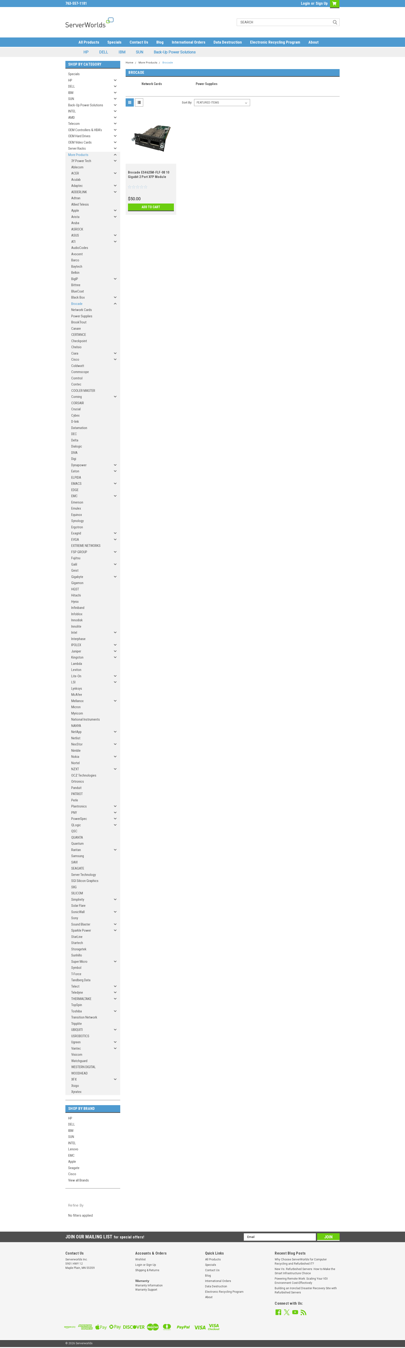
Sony (74, 918)
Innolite (76, 626)
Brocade (76, 304)
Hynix (75, 602)
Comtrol (76, 378)
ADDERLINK (79, 192)
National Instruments (85, 719)
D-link (75, 421)
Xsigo (75, 1086)
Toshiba (76, 1011)
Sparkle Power (81, 930)
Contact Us (139, 42)
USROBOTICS (80, 1036)
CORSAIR (77, 403)
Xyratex (76, 1092)
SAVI (74, 862)
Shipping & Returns (147, 1270)
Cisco (75, 359)
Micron (76, 707)
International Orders (188, 42)
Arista (75, 217)
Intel (74, 632)
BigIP (74, 279)
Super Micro (79, 961)
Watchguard (79, 1061)
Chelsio (76, 347)
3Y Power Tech (81, 161)
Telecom (74, 124)
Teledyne (77, 992)
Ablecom (77, 167)
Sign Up (322, 3)
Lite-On (76, 676)
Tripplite (76, 1024)
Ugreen (76, 1042)
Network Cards (81, 310)
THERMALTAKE (81, 999)
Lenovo (73, 1149)
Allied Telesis (80, 204)
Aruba (75, 223)
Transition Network (84, 1017)
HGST (75, 589)
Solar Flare (78, 906)
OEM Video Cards (80, 142)
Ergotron (77, 527)
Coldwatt (77, 366)
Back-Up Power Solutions (175, 52)
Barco (75, 260)
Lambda (76, 664)
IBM (122, 52)
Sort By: (187, 102)
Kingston (77, 657)
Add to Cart (151, 207)
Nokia (75, 757)
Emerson (77, 502)
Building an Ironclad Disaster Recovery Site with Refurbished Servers (306, 1290)
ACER (75, 173)
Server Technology (83, 875)
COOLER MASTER (83, 391)
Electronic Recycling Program (275, 42)
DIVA (74, 453)
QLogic (76, 825)
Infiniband (77, 608)
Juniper (76, 651)
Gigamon (77, 583)
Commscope (80, 372)
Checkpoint (79, 341)
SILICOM (77, 893)
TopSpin (76, 1005)
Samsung (77, 856)
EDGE (75, 490)
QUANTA (77, 837)
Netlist (75, 738)
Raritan (76, 850)
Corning (76, 397)
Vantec (76, 1048)
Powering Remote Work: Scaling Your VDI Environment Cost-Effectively (301, 1281)
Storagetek (78, 949)
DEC (74, 434)
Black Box (78, 297)
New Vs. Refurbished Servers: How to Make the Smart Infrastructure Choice (305, 1271)
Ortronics (77, 781)
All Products (89, 42)
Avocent (77, 254)
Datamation (79, 428)
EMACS (76, 483)
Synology (77, 521)
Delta (74, 440)
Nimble (76, 750)
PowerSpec (79, 819)
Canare (76, 328)
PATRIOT (77, 794)
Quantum (77, 843)
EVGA (75, 539)
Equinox (76, 515)
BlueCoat (77, 291)
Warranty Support (146, 1289)
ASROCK (77, 229)
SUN (139, 52)
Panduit (76, 788)
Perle (74, 800)
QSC (74, 831)
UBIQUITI (77, 1030)
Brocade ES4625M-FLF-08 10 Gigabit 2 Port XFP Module (148, 174)
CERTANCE (78, 335)
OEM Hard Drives (79, 136)
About (313, 42)
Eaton (75, 471)
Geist (75, 570)
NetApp (76, 732)
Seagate (73, 1168)
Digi (73, 459)
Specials (114, 42)
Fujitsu (75, 558)
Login (305, 3)
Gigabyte (77, 577)
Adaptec (77, 186)
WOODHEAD (79, 1073)
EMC (74, 496)
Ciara (74, 353)
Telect (75, 986)
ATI (73, 242)
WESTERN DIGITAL (83, 1067)
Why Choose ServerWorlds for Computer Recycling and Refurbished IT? (301, 1261)
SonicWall (78, 912)
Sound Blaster (80, 924)
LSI (73, 682)
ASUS (75, 235)
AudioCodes (79, 248)
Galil (74, 564)
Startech (77, 943)
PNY (74, 813)
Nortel (75, 763)
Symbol (76, 968)
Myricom (77, 713)
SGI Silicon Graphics (84, 881)
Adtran (75, 198)
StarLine (76, 937)
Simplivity (77, 899)
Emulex (76, 508)
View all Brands (78, 1180)
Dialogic (76, 446)
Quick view (151, 160)
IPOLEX (76, 645)
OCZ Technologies (83, 775)
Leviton (76, 670)
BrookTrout (78, 322)
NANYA (76, 726)
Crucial (76, 409)
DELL (103, 52)
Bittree (75, 285)
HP (86, 52)
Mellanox (77, 701)
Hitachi (76, 595)
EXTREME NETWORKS (86, 546)
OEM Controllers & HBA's (85, 130)
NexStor (76, 744)
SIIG (74, 887)
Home (129, 62)
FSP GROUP (79, 552)
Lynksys (76, 688)
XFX (74, 1079)
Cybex (75, 415)
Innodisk (77, 620)
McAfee (76, 695)
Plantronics (79, 806)
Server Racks (77, 148)
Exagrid (76, 533)
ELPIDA (76, 477)
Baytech (76, 266)
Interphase (78, 639)
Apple (75, 210)
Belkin (75, 272)
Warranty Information (149, 1285)
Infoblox (76, 614)
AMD (71, 117)
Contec (76, 384)
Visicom (76, 1054)
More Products (78, 155)
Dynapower (78, 465)
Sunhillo (76, 955)
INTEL (72, 111)
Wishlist (140, 1259)
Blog (160, 42)
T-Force (76, 974)
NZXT (75, 769)
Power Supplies (81, 316)
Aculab (76, 180)
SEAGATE (77, 868)
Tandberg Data (80, 980)
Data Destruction (228, 42)
